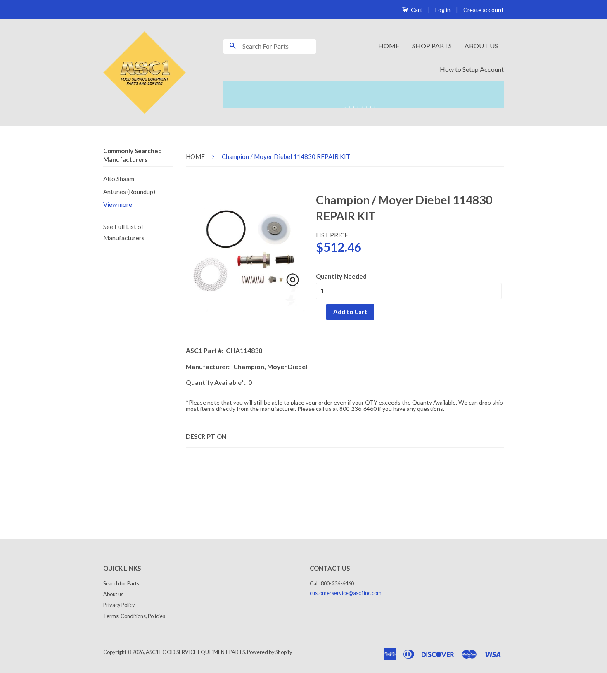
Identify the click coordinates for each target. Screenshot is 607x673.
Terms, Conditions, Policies (134, 616)
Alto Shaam (118, 178)
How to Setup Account (472, 69)
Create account (483, 9)
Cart (416, 9)
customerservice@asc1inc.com (346, 593)
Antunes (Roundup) (129, 191)
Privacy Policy (119, 605)
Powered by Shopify (269, 652)
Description (206, 436)
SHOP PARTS (432, 46)
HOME (388, 46)
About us (113, 594)
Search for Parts (121, 583)
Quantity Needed (341, 276)
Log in (443, 9)
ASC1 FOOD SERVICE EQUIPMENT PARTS (195, 652)
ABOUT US (481, 46)
